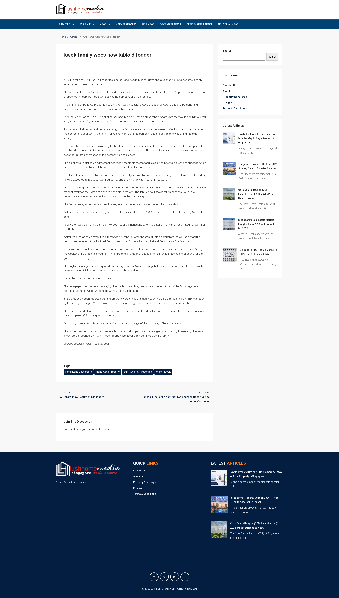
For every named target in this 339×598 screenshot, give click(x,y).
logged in (85, 429)
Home (63, 36)
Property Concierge (235, 96)
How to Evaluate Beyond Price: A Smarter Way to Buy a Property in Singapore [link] (256, 138)
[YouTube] (184, 576)
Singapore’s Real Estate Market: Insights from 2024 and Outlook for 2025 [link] (256, 224)
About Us (228, 91)
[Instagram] (174, 576)
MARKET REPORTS (126, 24)
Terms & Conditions (235, 108)
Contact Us (229, 85)
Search (227, 50)
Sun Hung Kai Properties (138, 371)
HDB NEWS (148, 24)
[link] (229, 138)
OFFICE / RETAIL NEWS (199, 24)
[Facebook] (154, 576)
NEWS (103, 24)
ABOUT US (64, 24)
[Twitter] (164, 576)
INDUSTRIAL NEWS (228, 24)
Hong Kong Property (108, 371)
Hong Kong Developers (78, 371)
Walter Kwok (163, 371)
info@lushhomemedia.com (75, 482)
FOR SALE (85, 24)
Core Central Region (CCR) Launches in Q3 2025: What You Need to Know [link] (256, 194)
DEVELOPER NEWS (170, 24)
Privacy (227, 102)
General (74, 36)
